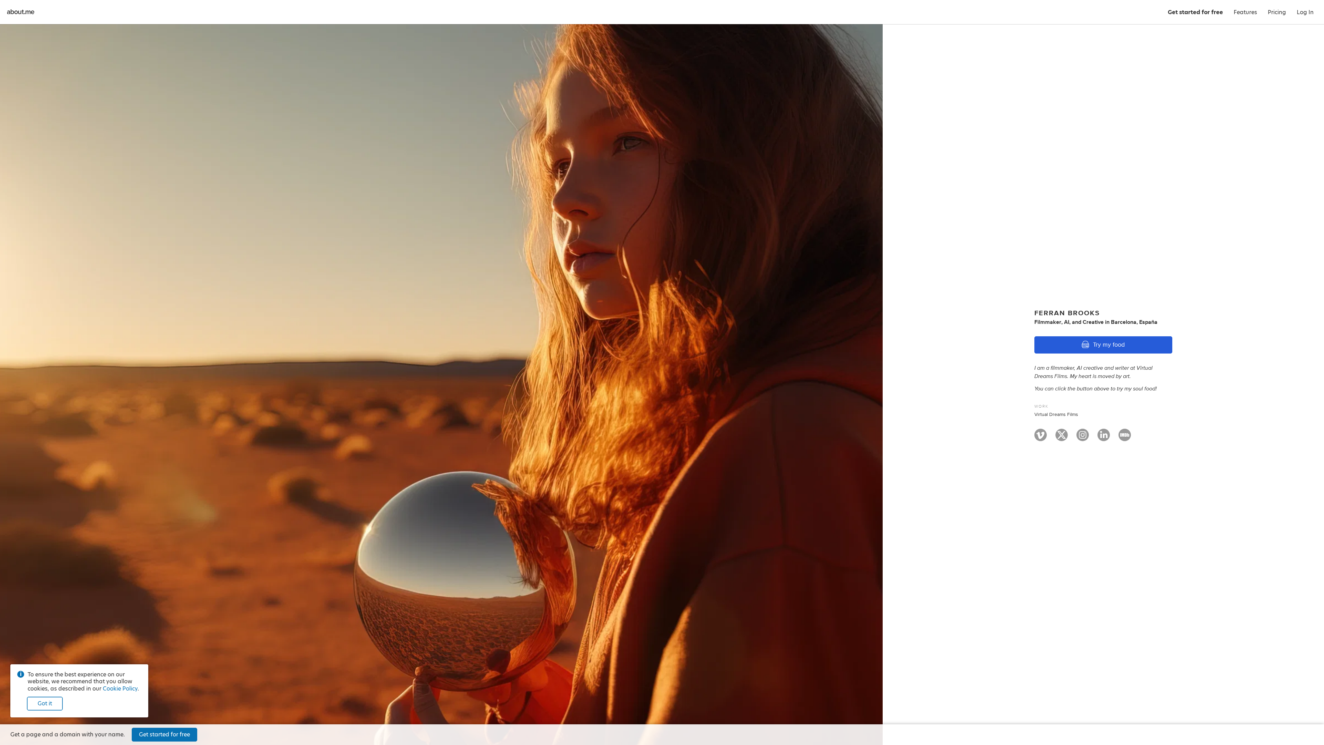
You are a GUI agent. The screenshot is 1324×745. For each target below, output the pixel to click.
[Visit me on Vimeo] (1040, 438)
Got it (45, 703)
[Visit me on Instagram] (1082, 438)
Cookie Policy (120, 689)
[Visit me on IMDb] (1125, 438)
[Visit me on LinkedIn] (1103, 438)
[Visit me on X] (1061, 438)
